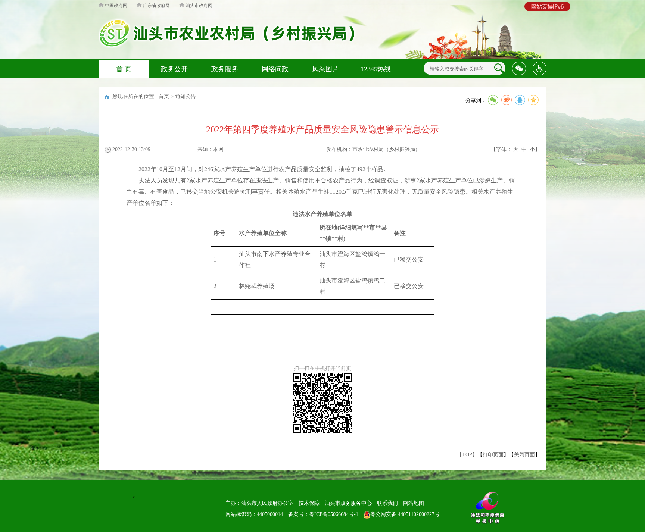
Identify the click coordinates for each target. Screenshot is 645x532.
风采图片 (325, 69)
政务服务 (224, 69)
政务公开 (174, 69)
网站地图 (413, 503)
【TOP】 (467, 454)
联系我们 (387, 503)
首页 (164, 96)
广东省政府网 (156, 5)
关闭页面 (524, 454)
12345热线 (376, 69)
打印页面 (493, 454)
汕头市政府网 (198, 5)
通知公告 (185, 96)
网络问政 (275, 69)
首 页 (123, 69)
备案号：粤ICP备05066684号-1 (323, 514)
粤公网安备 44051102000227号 (405, 514)
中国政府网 (115, 5)
